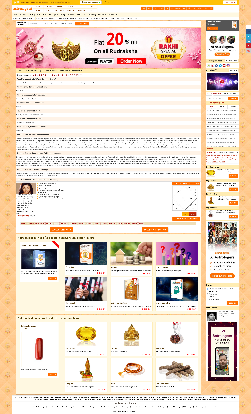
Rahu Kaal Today (95, 18)
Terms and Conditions (174, 399)
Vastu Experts (162, 407)
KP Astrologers (188, 407)
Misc (118, 15)
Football (134, 223)
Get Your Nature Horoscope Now (186, 184)
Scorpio (49, 10)
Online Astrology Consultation (72, 407)
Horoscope (23, 15)
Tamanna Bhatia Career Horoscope (50, 189)
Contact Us (139, 399)
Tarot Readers (102, 407)
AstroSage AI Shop (131, 18)
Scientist (127, 223)
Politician (49, 223)
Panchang (70, 15)
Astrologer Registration (209, 399)
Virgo (92, 7)
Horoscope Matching (28, 18)
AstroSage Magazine (215, 103)
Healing (62, 15)
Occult (45, 15)
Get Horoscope (82, 23)
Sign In (227, 2)
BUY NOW (53, 278)
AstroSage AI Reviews (41, 399)
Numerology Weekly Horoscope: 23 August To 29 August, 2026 (223, 142)
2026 (39, 15)
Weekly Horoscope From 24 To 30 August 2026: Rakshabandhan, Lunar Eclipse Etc (223, 134)
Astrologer (112, 223)
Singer (120, 223)
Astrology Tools (111, 399)
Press (137, 397)
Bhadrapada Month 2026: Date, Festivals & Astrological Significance (223, 118)
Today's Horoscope (63, 18)
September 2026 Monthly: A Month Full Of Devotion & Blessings (223, 122)
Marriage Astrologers (89, 407)
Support (185, 399)
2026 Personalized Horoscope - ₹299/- (221, 289)
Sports (97, 223)
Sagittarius (59, 10)
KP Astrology (130, 397)
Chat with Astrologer (91, 2)
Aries (38, 7)
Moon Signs (120, 18)
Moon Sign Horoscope (118, 397)
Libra (38, 10)
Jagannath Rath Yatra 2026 (215, 156)
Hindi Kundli (105, 18)
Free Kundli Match (95, 397)
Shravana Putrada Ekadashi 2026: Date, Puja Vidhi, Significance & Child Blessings (223, 138)
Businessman (39, 223)
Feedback (121, 399)
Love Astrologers (124, 407)
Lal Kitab (112, 18)
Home (15, 15)
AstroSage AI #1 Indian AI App (150, 397)
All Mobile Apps (231, 61)
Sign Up (233, 2)
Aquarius (81, 10)
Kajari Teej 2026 (220, 162)
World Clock (44, 397)
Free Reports (53, 15)
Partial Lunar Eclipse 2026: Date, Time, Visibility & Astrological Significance (223, 110)
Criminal (104, 223)
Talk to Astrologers (39, 407)
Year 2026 (233, 106)
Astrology (32, 15)
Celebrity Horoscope (34, 71)
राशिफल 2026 (51, 18)
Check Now (101, 273)
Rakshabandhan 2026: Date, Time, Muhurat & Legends (223, 114)
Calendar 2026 (66, 2)
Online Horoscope (82, 18)
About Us (147, 399)
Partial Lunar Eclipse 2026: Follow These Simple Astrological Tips (223, 126)
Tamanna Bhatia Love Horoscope (49, 187)
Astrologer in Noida (82, 397)
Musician (81, 223)
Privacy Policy (161, 399)
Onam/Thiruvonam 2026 (224, 160)
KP (85, 15)
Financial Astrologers (175, 407)
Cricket (56, 223)
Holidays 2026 (222, 152)
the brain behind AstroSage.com (226, 314)
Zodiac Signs (70, 397)
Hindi (222, 106)
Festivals (111, 15)
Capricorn (70, 10)
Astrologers (53, 397)
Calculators (102, 15)
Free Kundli (16, 18)
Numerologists (113, 407)
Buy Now (213, 28)
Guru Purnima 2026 (212, 158)
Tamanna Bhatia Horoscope (47, 183)
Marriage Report (214, 291)
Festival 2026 (211, 152)
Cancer (70, 7)
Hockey (141, 223)
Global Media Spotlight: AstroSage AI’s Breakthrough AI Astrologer (182, 397)
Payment (153, 399)
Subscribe (233, 70)
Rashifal (22, 2)
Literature (89, 223)
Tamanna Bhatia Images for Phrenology (51, 198)
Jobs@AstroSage (195, 399)
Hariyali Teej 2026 (224, 158)
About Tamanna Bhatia (46, 185)
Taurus (49, 7)
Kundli (27, 2)
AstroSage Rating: (23, 216)
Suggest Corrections (155, 230)
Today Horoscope (55, 2)
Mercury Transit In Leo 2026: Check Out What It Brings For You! (223, 146)
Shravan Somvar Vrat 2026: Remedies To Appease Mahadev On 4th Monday (223, 130)
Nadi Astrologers (199, 407)
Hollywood (64, 223)
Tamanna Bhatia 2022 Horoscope (49, 194)
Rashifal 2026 (34, 2)
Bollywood (73, 223)
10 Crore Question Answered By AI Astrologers (220, 397)
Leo (81, 7)
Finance (211, 296)
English (211, 106)
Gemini (59, 7)
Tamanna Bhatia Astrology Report (49, 196)
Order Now (232, 303)
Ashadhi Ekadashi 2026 (231, 156)
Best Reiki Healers (212, 407)
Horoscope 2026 (44, 2)
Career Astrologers (137, 407)
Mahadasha (61, 397)
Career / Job (213, 294)
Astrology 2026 (101, 399)
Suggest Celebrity (61, 230)
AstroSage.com (134, 411)
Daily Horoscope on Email (231, 93)
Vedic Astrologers (150, 407)
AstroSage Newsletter (214, 93)
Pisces (92, 10)
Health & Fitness (214, 299)
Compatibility (92, 15)
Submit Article (130, 399)
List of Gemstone (33, 397)
